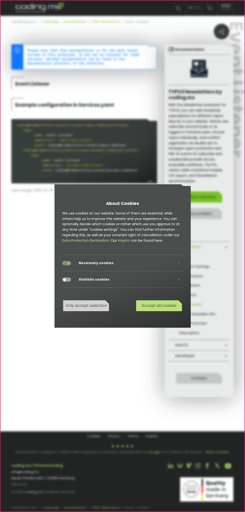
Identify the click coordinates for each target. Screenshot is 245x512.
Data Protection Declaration (85, 240)
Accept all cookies (159, 305)
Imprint (124, 240)
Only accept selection (86, 305)
